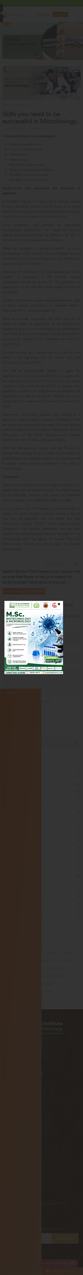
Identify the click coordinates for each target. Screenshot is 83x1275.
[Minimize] (77, 6)
